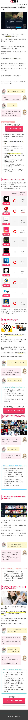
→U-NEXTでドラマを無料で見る (14, 701)
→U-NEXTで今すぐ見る (14, 129)
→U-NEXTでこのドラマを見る (14, 410)
